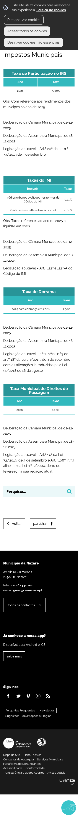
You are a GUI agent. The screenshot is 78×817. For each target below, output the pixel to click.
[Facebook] (8, 696)
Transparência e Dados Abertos (23, 772)
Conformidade (35, 768)
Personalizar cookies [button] (23, 20)
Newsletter (46, 710)
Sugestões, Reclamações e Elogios (28, 716)
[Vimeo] (28, 696)
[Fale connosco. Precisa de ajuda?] (39, 807)
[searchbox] (39, 491)
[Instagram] (38, 696)
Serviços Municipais (50, 759)
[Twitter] (18, 696)
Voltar (17, 524)
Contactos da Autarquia (18, 759)
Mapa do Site (11, 755)
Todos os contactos (21, 605)
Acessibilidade (41, 742)
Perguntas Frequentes (20, 710)
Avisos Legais (56, 772)
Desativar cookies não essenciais (33, 42)
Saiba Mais (14, 656)
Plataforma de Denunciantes (22, 763)
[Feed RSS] (48, 696)
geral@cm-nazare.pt (27, 590)
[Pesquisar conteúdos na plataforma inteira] (69, 491)
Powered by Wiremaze (67, 782)
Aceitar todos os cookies (27, 31)
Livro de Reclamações (17, 743)
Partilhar (40, 524)
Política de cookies (51, 10)
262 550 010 (24, 585)
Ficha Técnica (32, 755)
